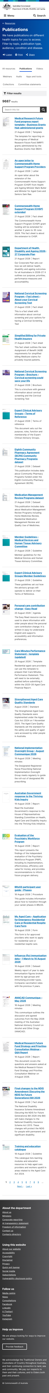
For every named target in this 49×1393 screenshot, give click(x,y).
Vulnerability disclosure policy (17, 1278)
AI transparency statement (15, 1223)
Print (20, 54)
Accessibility (8, 1252)
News (5, 1297)
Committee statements (29, 84)
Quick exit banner (11, 1267)
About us (6, 1212)
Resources (10, 23)
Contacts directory (11, 1234)
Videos (39, 68)
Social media (8, 1271)
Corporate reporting (12, 1219)
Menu (10, 15)
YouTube (6, 1315)
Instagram (7, 1319)
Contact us (7, 1230)
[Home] (24, 7)
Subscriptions (9, 1274)
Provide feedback (14, 1346)
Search (41, 15)
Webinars (7, 76)
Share (32, 54)
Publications (25, 68)
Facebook (7, 1304)
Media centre (8, 1293)
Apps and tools (33, 76)
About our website (11, 1249)
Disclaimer (7, 1260)
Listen (9, 54)
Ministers (6, 1216)
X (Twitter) (7, 1311)
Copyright (7, 1256)
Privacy (6, 1263)
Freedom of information (14, 1227)
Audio (19, 76)
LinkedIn (6, 1308)
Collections (8, 84)
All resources (8, 68)
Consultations (9, 1300)
